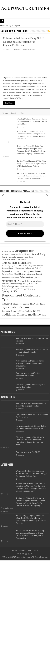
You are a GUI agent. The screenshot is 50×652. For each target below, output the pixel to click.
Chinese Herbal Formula (14, 259)
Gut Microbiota (7, 274)
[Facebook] (21, 553)
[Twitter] (23, 553)
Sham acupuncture (21, 304)
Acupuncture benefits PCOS (28, 452)
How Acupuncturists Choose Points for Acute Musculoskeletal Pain (31, 427)
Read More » (9, 103)
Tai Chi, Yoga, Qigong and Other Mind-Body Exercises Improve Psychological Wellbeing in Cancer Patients (32, 163)
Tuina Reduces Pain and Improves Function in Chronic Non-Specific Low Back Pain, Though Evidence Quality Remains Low (31, 487)
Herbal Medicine (19, 274)
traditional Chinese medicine (21, 314)
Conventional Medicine (23, 268)
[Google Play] (32, 553)
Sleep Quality (34, 304)
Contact (15, 550)
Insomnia (39, 274)
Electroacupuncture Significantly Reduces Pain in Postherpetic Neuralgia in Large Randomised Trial (30, 441)
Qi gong (32, 289)
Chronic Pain (23, 266)
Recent (5, 113)
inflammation (31, 274)
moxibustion (9, 280)
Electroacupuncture (27, 271)
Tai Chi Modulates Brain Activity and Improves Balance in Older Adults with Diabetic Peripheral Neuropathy (31, 175)
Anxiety (5, 257)
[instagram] (29, 553)
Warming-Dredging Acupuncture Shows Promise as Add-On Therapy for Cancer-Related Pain (32, 121)
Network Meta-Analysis (30, 281)
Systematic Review (16, 307)
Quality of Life (9, 291)
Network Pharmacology (12, 284)
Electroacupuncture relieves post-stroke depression (30, 385)
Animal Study (38, 254)
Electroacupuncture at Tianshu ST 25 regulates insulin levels (32, 350)
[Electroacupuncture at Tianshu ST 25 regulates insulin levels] (7, 353)
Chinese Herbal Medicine (17, 262)
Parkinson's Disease (26, 286)
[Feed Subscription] (49, 31)
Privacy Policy (32, 550)
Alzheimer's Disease (8, 254)
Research (19, 49)
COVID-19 (36, 268)
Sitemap (22, 550)
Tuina (44, 315)
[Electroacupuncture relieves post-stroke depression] (7, 388)
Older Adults (33, 284)
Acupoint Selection (8, 251)
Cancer (31, 257)
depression (7, 271)
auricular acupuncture (18, 257)
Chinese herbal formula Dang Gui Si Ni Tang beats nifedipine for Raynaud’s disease (23, 42)
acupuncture (25, 250)
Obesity (25, 284)
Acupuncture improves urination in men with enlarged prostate (31, 404)
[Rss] (18, 553)
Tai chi (36, 310)
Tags (22, 113)
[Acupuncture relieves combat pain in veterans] (7, 341)
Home (4, 25)
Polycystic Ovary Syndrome (12, 289)
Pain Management (10, 286)
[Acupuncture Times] (25, 8)
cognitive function (36, 266)
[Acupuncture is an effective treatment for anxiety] (7, 376)
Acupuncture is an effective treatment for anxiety (28, 374)
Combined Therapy (8, 268)
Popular (14, 113)
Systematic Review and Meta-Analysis (17, 311)
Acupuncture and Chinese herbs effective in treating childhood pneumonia (30, 363)
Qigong (26, 289)
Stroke (42, 304)
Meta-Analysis (30, 277)
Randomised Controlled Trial (21, 297)
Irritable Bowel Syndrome (10, 278)
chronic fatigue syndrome (10, 266)
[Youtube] (26, 553)
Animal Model (23, 254)
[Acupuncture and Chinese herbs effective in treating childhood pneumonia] (7, 364)
